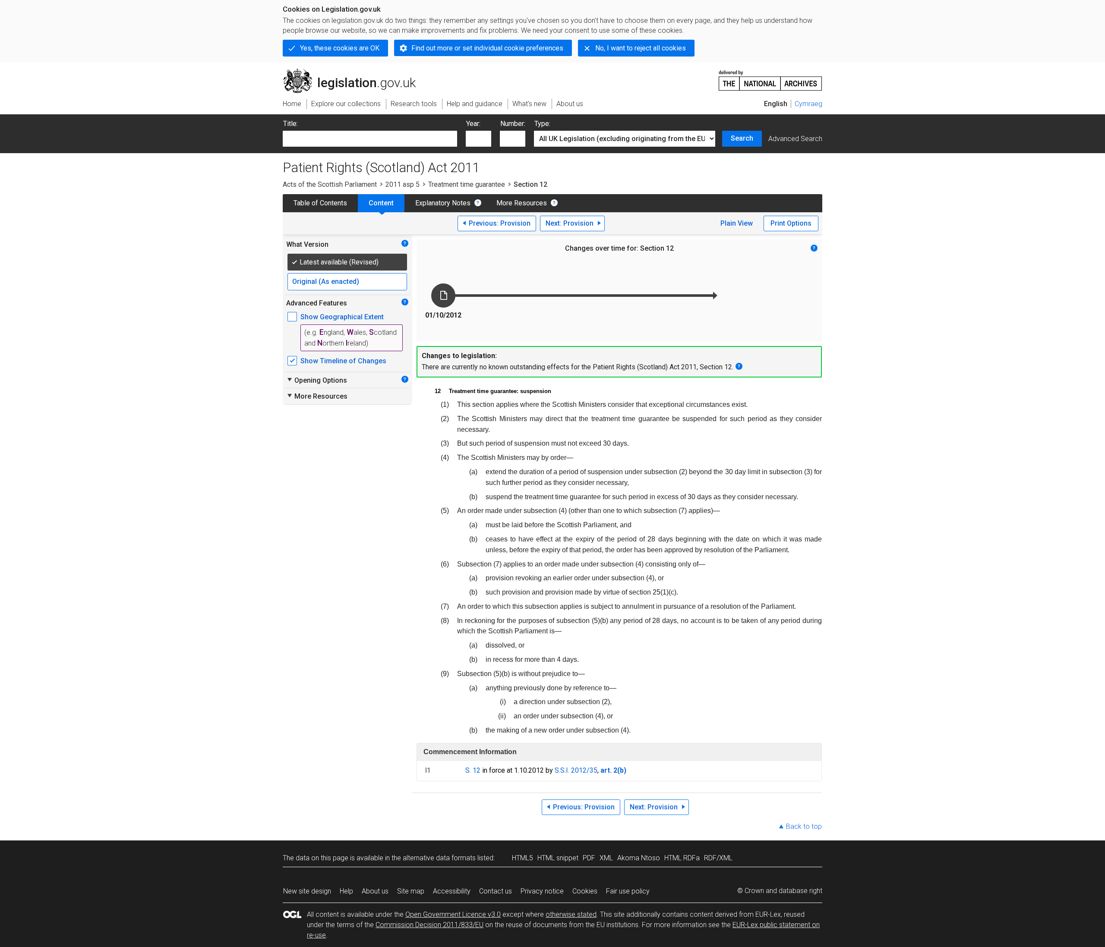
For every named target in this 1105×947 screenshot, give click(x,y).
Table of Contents (320, 203)
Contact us (495, 891)
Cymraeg (808, 104)
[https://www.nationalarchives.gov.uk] (770, 77)
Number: (512, 124)
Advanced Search (795, 139)
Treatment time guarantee (466, 184)
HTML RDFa (682, 858)
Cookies (584, 891)
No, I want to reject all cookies (640, 48)
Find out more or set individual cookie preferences (487, 48)
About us (375, 891)
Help (346, 891)
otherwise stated (571, 914)
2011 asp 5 (402, 184)
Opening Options (316, 380)
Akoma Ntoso (638, 858)
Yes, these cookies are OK (339, 48)
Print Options (790, 223)
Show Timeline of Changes (343, 361)
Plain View (736, 223)
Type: (542, 124)
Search (742, 138)
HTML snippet (557, 858)
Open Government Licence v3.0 (453, 914)
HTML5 (522, 858)
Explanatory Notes (442, 203)
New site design (307, 891)
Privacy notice (542, 891)
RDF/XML (718, 858)
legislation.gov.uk (354, 72)
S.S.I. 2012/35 (576, 770)
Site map (410, 891)
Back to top (804, 826)
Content (381, 203)
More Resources (521, 203)
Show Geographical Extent (342, 317)
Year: (473, 124)
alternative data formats (439, 858)
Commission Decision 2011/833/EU (429, 925)
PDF (589, 858)
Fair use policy (628, 891)
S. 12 (472, 770)
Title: (290, 124)
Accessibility (451, 891)
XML (606, 858)
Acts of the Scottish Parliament (330, 184)
